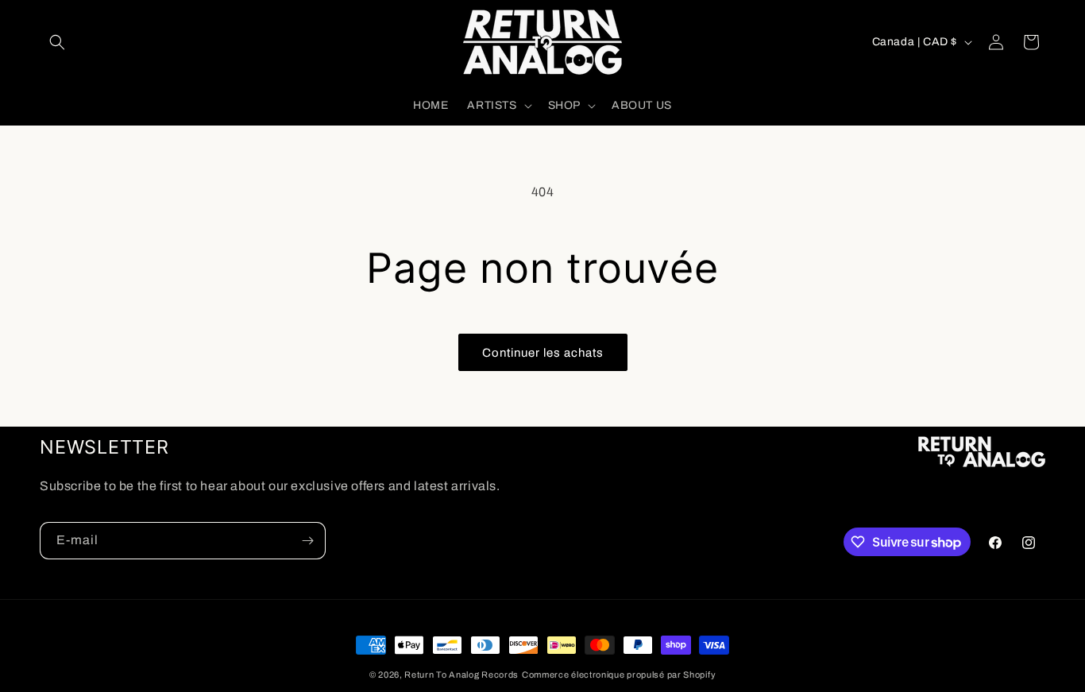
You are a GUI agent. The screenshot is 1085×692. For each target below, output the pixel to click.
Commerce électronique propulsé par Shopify (619, 674)
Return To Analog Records (461, 674)
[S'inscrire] (307, 540)
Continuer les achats (543, 352)
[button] (57, 42)
